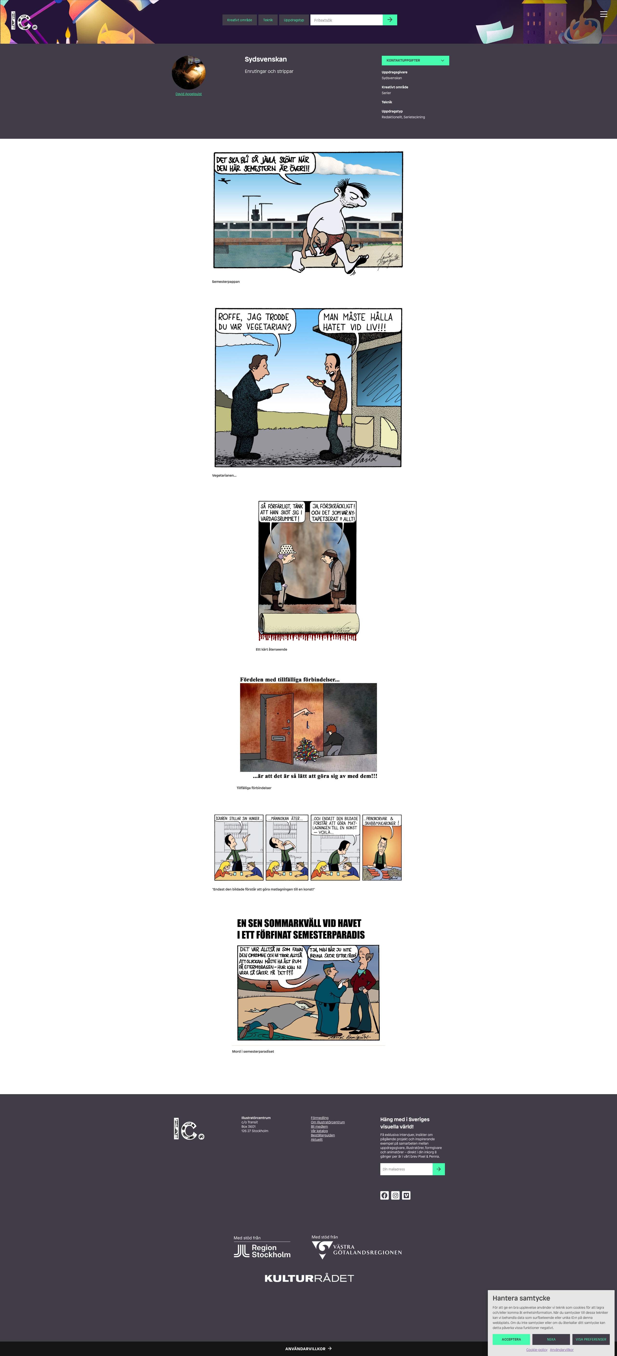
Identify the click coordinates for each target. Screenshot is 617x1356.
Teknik (268, 20)
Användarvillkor (562, 1350)
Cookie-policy (537, 1350)
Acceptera (511, 1339)
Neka (551, 1339)
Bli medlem (319, 1126)
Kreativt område (239, 20)
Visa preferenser (591, 1339)
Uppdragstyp (294, 20)
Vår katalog (319, 1131)
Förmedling (320, 1118)
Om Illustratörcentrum (328, 1122)
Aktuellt (317, 1139)
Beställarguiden (323, 1135)
